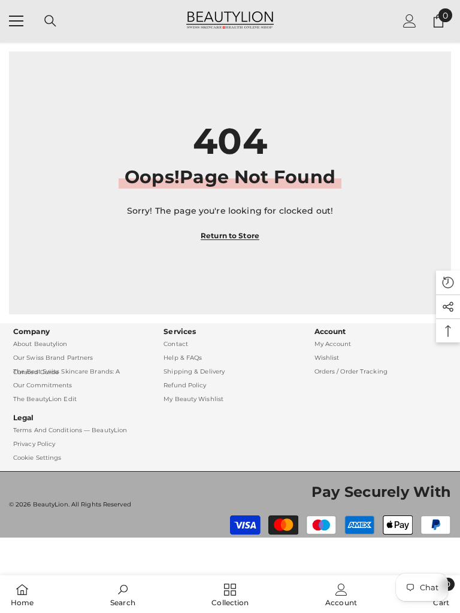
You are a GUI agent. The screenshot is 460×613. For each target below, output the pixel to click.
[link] (123, 594)
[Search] (50, 21)
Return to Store (230, 235)
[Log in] (409, 21)
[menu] (16, 21)
